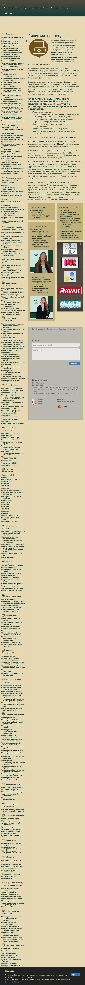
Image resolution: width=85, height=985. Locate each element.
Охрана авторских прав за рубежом (12, 246)
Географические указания (69, 220)
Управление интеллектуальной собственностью (9, 187)
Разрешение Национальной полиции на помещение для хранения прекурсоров (13, 939)
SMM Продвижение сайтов (12, 899)
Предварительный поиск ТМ (13, 135)
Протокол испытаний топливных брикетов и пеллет (14, 667)
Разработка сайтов (9, 892)
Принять (75, 975)
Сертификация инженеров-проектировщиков (12, 867)
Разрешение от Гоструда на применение (13, 623)
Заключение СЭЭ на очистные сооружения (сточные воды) (14, 347)
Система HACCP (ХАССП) (11, 479)
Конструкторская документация (9, 305)
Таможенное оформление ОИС (14, 209)
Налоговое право (9, 957)
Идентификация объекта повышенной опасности (12, 633)
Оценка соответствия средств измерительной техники (13, 844)
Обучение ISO (7, 878)
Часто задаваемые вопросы (70, 237)
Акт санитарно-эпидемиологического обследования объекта (11, 933)
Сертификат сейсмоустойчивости (10, 416)
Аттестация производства (12, 490)
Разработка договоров (11, 819)
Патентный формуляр (10, 207)
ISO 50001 (6, 507)
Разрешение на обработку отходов (12, 591)
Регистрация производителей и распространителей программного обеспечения (13, 169)
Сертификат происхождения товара (13, 403)
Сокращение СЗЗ (9, 575)
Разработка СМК (8, 475)
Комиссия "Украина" (10, 174)
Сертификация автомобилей (13, 544)
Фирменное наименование (70, 218)
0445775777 (63, 400)
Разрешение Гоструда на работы (12, 619)
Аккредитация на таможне (12, 691)
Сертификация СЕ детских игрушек (12, 443)
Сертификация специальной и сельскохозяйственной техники (14, 533)
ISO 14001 (6, 484)
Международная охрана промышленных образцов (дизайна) (12, 241)
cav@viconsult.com (40, 292)
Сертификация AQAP (10, 521)
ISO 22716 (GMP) (8, 500)
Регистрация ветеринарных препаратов (13, 367)
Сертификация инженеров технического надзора (12, 861)
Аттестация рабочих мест (12, 628)
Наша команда (21, 8)
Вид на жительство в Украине (13, 787)
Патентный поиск (9, 142)
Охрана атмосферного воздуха (11, 580)
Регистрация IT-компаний (12, 265)
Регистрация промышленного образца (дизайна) (13, 145)
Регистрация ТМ (8, 133)
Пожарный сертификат (11, 395)
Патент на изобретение (11, 137)
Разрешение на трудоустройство (9, 798)
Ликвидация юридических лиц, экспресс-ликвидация (12, 774)
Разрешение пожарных (11, 926)
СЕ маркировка (8, 435)
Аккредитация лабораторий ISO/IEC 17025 (13, 493)
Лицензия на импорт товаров (13, 121)
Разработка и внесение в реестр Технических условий (13, 291)
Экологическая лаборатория (13, 584)
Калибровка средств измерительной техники (12, 851)
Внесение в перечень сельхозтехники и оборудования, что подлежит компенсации (13, 539)
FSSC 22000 (6, 502)
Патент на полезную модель (13, 139)
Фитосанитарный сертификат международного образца (13, 700)
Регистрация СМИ (9, 154)
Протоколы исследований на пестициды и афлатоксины (13, 663)
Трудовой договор (9, 833)
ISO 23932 (6, 511)
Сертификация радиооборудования (10, 353)
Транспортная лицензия (11, 82)
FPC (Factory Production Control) (11, 518)
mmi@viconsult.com (41, 247)
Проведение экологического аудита (13, 570)
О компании (9, 8)
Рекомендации (66, 8)
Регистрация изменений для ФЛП (13, 747)
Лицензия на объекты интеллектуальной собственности (11, 213)
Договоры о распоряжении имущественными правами (13, 196)
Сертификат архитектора (12, 864)
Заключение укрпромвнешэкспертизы (12, 375)
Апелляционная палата (11, 162)
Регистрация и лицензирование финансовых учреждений (14, 762)
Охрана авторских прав (11, 152)
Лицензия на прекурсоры (12, 59)
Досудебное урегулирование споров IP (13, 192)
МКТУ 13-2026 (64, 210)
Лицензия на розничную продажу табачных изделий (13, 104)
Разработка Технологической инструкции (13, 298)
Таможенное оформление (12, 685)
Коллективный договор (11, 831)
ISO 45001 (6, 488)
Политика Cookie (12, 982)
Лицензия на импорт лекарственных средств (11, 49)
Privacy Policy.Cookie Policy (12, 273)
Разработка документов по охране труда (12, 645)
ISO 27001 (6, 504)
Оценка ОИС (7, 205)
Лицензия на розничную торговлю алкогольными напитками (12, 90)
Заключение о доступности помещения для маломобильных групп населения (41, 214)
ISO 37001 (6, 509)
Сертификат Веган (9, 421)
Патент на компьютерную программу (12, 148)
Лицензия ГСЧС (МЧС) (10, 67)
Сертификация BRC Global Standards (12, 497)
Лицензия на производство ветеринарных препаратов (12, 118)
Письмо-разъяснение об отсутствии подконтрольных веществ (13, 704)
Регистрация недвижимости (13, 751)
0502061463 (39, 402)
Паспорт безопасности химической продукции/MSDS (14, 309)
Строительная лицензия (11, 56)
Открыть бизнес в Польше (12, 780)
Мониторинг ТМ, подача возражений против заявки (13, 202)
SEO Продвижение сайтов (12, 896)
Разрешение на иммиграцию (13, 792)
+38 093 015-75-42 (39, 290)
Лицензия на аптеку (10, 41)
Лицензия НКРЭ (8, 61)
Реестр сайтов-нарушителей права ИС (13, 222)
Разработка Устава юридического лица (10, 736)
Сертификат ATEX (9, 440)
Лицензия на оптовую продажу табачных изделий (13, 108)
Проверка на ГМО (9, 656)
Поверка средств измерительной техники (12, 848)
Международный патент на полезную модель (13, 250)
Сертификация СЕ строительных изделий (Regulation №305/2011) (11, 447)
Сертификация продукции (12, 388)
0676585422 (39, 400)
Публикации (9, 13)
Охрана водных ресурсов (12, 586)
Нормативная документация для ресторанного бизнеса (13, 301)
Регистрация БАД (9, 599)
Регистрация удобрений (11, 356)
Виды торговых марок (68, 212)
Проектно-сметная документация (9, 923)
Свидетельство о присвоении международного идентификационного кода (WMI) (13, 549)
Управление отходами (11, 577)
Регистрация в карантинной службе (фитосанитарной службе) (13, 695)
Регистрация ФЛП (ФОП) (11, 720)
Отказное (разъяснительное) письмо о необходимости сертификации (13, 398)
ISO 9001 (5, 477)
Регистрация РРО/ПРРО (11, 778)
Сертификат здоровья (11, 419)
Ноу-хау (5, 199)
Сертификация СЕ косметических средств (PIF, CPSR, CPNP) (13, 453)
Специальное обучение (11, 626)
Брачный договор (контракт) (13, 821)
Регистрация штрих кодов (12, 156)
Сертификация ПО (9, 413)
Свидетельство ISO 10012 (11, 515)
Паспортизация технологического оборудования (9, 638)
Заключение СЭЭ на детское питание (13, 334)
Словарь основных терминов (70, 231)
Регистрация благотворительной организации (10, 731)
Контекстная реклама (11, 894)
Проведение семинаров (11, 874)
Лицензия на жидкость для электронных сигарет (12, 111)
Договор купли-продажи (11, 835)
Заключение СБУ (9, 365)
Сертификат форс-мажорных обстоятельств (13, 757)
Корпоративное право (10, 955)
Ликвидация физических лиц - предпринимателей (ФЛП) (13, 771)
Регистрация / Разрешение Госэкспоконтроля (12, 709)
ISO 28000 (6, 513)
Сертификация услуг (10, 392)
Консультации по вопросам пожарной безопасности (12, 929)
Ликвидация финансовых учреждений (12, 767)
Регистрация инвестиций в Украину (12, 753)
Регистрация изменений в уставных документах (12, 740)
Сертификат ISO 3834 (10, 463)
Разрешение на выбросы (12, 573)
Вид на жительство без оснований (11, 795)
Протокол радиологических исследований (13, 674)
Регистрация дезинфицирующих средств (13, 371)
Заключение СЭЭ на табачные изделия (14, 330)
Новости (45, 8)
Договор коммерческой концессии (11, 824)
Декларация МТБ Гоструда (12, 642)
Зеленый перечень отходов (13, 565)
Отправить (74, 363)
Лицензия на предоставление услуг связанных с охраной (13, 64)
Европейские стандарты (11, 438)
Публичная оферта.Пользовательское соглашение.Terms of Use (12, 268)
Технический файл (9, 461)
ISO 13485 (6, 486)
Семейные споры (9, 951)
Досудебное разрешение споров (12, 960)
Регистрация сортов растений (13, 362)
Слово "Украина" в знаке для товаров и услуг (70, 223)
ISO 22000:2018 (7, 481)
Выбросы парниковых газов (13, 588)
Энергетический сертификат (13, 423)
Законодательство (66, 229)
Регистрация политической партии (13, 726)
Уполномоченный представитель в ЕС (10, 457)
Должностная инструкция (12, 829)
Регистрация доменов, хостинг (11, 889)
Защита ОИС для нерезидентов (9, 159)
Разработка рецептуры (11, 295)
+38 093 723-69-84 (39, 245)
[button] (70, 247)
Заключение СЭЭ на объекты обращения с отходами (13, 343)
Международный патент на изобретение (13, 237)
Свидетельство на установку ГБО (13, 554)
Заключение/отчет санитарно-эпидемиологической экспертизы (14, 325)
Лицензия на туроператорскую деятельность (14, 79)
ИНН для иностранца (10, 790)
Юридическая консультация (13, 966)
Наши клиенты (35, 8)
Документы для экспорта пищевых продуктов (12, 688)
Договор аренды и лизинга (12, 827)
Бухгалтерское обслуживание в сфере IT (13, 278)
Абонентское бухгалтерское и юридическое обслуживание (13, 810)
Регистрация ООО (9, 718)
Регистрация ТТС (9, 557)
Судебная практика (10, 963)
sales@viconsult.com (66, 402)
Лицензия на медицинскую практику (13, 38)
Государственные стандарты (13, 289)
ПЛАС (4, 631)
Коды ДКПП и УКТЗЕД (10, 350)
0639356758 (39, 404)
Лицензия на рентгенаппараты (9, 85)
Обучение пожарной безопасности (10, 871)
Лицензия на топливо (10, 115)
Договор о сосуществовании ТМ (13, 218)
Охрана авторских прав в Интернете (12, 165)
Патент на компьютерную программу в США (12, 254)
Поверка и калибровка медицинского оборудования (13, 606)
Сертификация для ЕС (10, 433)
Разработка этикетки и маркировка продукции (11, 313)
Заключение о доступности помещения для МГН (12, 610)
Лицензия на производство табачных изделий (12, 100)
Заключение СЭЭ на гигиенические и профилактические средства (13, 338)
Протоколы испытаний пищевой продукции (11, 659)
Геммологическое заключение (14, 378)
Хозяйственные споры (11, 949)
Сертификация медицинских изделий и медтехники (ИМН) (14, 602)
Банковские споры (9, 953)
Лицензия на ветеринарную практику (13, 70)
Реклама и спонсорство (68, 235)
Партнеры (55, 8)
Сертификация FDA (9, 465)
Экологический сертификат (13, 406)
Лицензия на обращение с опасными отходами (12, 53)
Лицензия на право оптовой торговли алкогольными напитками (13, 95)
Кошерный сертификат (11, 411)
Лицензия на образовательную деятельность (9, 74)
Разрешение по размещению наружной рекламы (13, 904)
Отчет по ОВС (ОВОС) (10, 567)
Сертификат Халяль (10, 408)
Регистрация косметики (11, 381)
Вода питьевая (65, 226)
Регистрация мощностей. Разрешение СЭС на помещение (12, 918)
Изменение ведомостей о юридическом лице (12, 744)
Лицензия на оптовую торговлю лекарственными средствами (13, 44)
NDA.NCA (6, 275)
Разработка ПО (8, 907)
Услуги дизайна (8, 901)
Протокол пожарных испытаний (10, 670)
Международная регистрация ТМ (13, 233)
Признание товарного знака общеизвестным (70, 215)
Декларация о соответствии (13, 390)
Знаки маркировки (67, 233)
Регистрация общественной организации (13, 723)
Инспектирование (9, 876)
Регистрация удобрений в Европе (12, 359)
